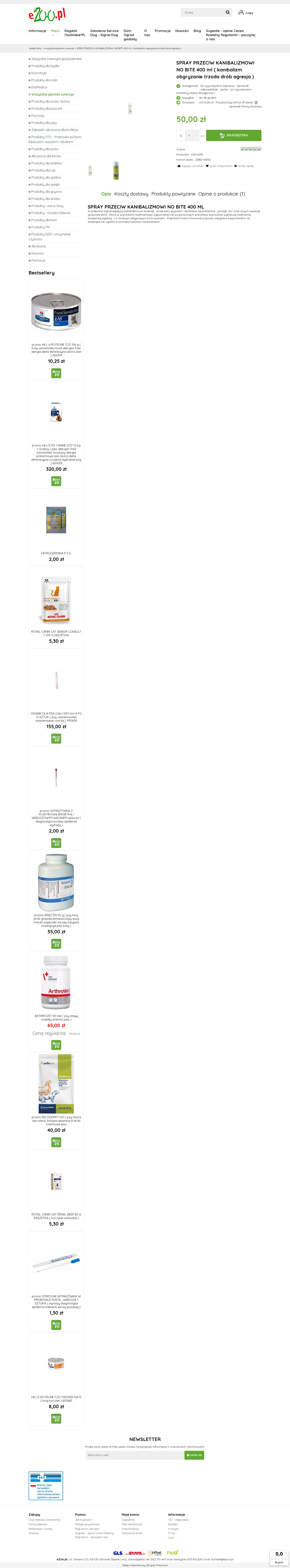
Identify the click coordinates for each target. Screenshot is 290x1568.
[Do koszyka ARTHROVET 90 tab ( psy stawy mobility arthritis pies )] (56, 1045)
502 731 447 (158, 1559)
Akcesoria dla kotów (46, 156)
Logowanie (128, 1519)
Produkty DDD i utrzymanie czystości (49, 236)
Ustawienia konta (132, 1533)
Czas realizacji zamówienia (44, 1519)
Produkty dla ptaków (46, 163)
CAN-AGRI (197, 154)
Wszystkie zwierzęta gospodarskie (56, 59)
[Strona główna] (47, 14)
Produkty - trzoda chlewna (50, 213)
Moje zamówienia (132, 1524)
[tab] (107, 193)
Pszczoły (37, 116)
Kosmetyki (39, 73)
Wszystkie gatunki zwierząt (52, 94)
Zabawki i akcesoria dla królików (54, 130)
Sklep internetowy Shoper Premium (145, 1565)
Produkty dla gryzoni (46, 192)
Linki (171, 1537)
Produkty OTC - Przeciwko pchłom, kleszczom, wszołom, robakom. (55, 139)
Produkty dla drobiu (45, 199)
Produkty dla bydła (45, 66)
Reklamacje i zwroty (40, 1528)
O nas (171, 1533)
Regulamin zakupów (87, 1528)
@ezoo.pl (227, 1559)
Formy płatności (38, 1524)
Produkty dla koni (44, 220)
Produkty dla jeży (44, 123)
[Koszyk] (260, 13)
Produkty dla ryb (43, 170)
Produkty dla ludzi (44, 80)
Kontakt (173, 1524)
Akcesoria (38, 246)
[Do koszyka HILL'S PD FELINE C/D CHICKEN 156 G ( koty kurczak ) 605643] (56, 1419)
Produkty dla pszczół (46, 108)
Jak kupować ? (84, 1519)
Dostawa (34, 1533)
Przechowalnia (130, 1528)
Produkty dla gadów (46, 177)
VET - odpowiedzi (178, 1519)
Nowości (37, 253)
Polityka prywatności (87, 1524)
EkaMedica (39, 87)
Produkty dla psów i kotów (50, 101)
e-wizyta (173, 1528)
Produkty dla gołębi (45, 184)
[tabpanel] (174, 214)
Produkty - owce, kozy (47, 206)
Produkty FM (40, 227)
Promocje (38, 260)
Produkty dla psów (45, 149)
